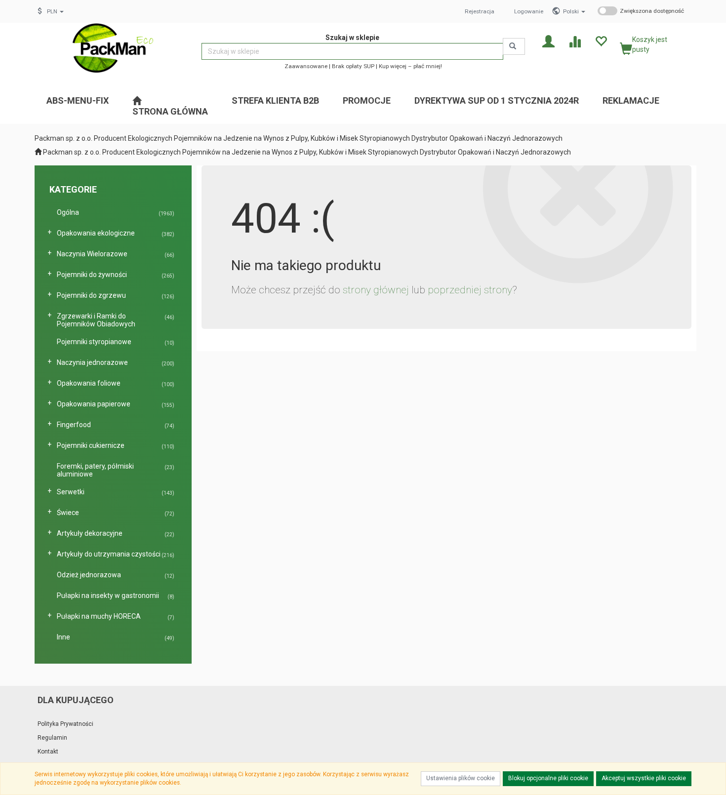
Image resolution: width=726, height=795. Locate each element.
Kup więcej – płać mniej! (410, 66)
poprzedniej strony (470, 290)
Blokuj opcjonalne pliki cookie (548, 778)
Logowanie (528, 11)
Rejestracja (479, 11)
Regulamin (52, 737)
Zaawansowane (305, 66)
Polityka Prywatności (65, 723)
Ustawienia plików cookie (460, 778)
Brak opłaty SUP (353, 66)
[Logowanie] (548, 40)
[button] (574, 11)
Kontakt (48, 751)
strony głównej (376, 290)
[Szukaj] (514, 46)
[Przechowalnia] (600, 40)
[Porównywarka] (574, 40)
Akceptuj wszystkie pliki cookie (644, 778)
